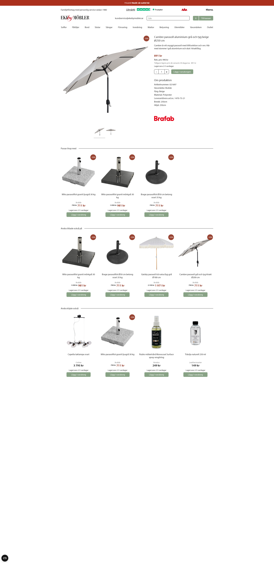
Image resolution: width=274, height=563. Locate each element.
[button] (203, 18)
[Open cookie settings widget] (4, 558)
